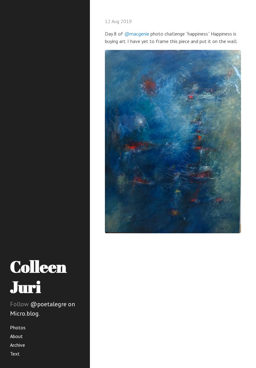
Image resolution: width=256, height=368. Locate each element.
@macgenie (136, 34)
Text (15, 354)
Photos (18, 327)
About (16, 336)
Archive (17, 345)
